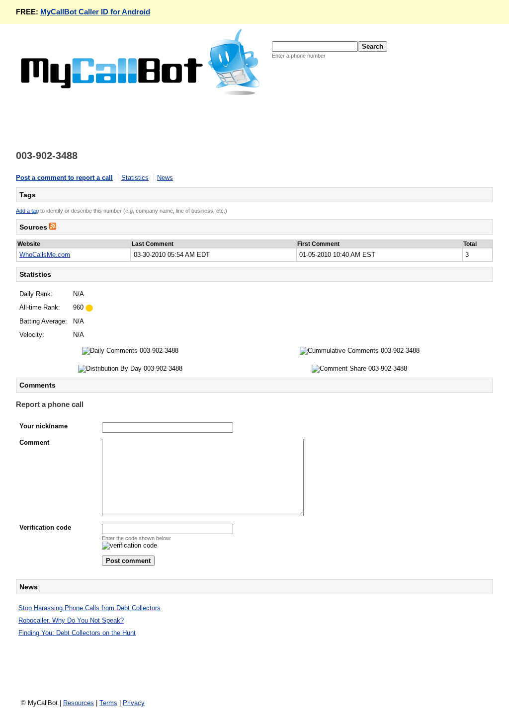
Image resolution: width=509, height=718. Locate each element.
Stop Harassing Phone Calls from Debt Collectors (89, 608)
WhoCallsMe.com (44, 254)
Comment (34, 442)
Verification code (45, 527)
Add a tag (27, 211)
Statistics (135, 177)
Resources (78, 703)
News (165, 177)
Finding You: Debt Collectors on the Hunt (77, 633)
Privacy (134, 703)
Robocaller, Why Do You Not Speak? (71, 620)
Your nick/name (43, 426)
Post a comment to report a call (64, 177)
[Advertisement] (197, 118)
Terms (108, 703)
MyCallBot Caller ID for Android (95, 11)
